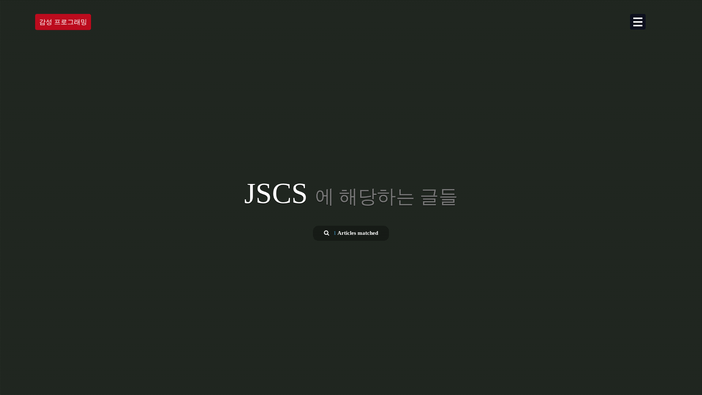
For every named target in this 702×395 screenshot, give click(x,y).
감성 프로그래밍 (63, 22)
